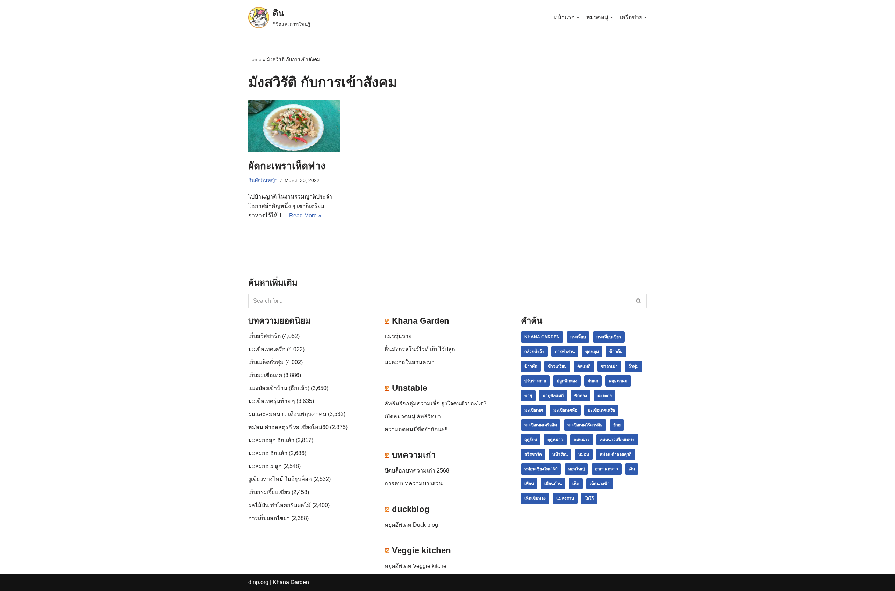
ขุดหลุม (592, 351)
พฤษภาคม (618, 381)
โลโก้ (589, 498)
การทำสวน (565, 351)
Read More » (305, 215)
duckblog (411, 509)
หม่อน (583, 454)
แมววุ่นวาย (398, 336)
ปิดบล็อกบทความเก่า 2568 (417, 471)
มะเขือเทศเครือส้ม (540, 425)
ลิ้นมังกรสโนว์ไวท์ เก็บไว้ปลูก (420, 349)
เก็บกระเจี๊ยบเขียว (269, 492)
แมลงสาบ (565, 498)
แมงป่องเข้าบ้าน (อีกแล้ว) (278, 388)
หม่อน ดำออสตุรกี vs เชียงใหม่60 (288, 427)
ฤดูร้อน (530, 439)
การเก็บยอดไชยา (269, 518)
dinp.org (258, 582)
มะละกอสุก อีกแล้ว (271, 440)
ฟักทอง (580, 395)
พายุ (528, 395)
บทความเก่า (414, 455)
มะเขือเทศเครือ (267, 349)
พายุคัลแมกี (553, 395)
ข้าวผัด (530, 366)
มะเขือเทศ (533, 410)
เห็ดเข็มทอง (535, 498)
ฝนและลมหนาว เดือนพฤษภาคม (287, 414)
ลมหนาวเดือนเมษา (617, 439)
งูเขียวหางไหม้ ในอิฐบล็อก (280, 479)
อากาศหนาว (606, 469)
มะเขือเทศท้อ (565, 410)
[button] (638, 300)
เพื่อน (529, 483)
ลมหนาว (581, 439)
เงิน (632, 469)
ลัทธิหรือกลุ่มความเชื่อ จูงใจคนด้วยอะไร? (435, 403)
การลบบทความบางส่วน (414, 484)
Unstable (409, 387)
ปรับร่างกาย (535, 381)
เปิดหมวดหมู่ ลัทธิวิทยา (413, 416)
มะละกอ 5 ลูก (265, 466)
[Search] (639, 301)
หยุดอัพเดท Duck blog (411, 525)
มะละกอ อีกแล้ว (267, 453)
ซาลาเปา (609, 366)
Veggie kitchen (421, 550)
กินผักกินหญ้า (263, 180)
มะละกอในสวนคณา (410, 362)
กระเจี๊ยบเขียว (608, 336)
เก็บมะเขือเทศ (265, 375)
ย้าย (617, 425)
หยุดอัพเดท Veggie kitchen (417, 566)
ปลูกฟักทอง (567, 381)
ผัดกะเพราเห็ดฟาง (286, 165)
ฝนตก (593, 381)
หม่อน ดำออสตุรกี (615, 454)
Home (255, 59)
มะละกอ (604, 395)
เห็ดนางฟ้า (600, 483)
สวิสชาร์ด (533, 454)
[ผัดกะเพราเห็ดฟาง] (294, 126)
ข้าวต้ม (616, 351)
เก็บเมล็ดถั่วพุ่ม (266, 362)
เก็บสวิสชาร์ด (264, 336)
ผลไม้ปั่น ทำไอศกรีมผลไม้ (279, 505)
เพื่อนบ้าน (553, 483)
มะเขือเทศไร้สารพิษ (585, 425)
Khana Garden (420, 320)
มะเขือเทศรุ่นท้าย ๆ (271, 401)
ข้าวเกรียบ (557, 366)
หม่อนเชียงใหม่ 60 (541, 469)
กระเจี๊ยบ (578, 336)
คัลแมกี (583, 366)
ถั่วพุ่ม (633, 366)
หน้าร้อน (560, 454)
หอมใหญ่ (576, 469)
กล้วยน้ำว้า (534, 351)
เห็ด (575, 483)
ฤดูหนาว (555, 439)
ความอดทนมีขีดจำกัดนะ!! (416, 429)
